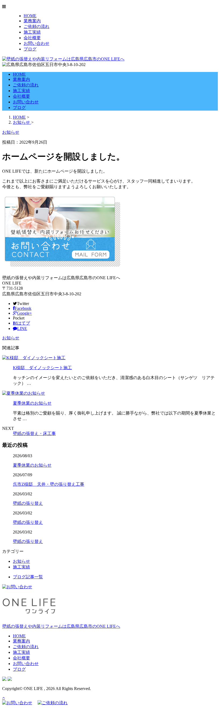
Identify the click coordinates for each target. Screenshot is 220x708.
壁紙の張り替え (28, 503)
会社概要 (32, 37)
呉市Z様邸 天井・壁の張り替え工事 (48, 484)
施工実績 (32, 32)
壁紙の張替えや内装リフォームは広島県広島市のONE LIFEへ (61, 626)
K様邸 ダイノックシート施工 (42, 367)
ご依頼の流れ (36, 26)
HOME (30, 15)
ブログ (30, 49)
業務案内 (32, 21)
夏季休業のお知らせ (32, 403)
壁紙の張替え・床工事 (34, 433)
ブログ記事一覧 (28, 577)
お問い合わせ (36, 43)
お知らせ (10, 338)
